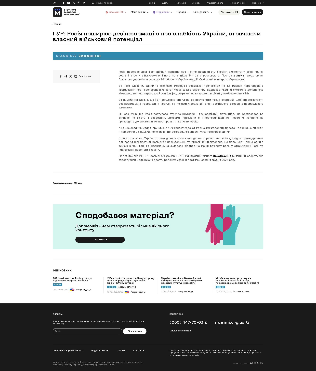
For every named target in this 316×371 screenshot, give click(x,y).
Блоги (165, 3)
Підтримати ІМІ (229, 12)
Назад (57, 24)
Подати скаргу (252, 12)
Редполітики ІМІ (100, 350)
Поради (181, 12)
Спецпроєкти (201, 12)
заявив (239, 75)
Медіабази (163, 12)
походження (222, 156)
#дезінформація (63, 183)
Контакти (138, 350)
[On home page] (66, 12)
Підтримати (100, 239)
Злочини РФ (116, 12)
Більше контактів (179, 331)
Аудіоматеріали (215, 3)
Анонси (196, 3)
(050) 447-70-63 (186, 322)
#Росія (78, 183)
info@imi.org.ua (228, 322)
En (54, 3)
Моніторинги (138, 12)
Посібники (180, 3)
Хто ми (121, 350)
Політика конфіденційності (68, 350)
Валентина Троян (90, 56)
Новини (152, 3)
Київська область (126, 287)
